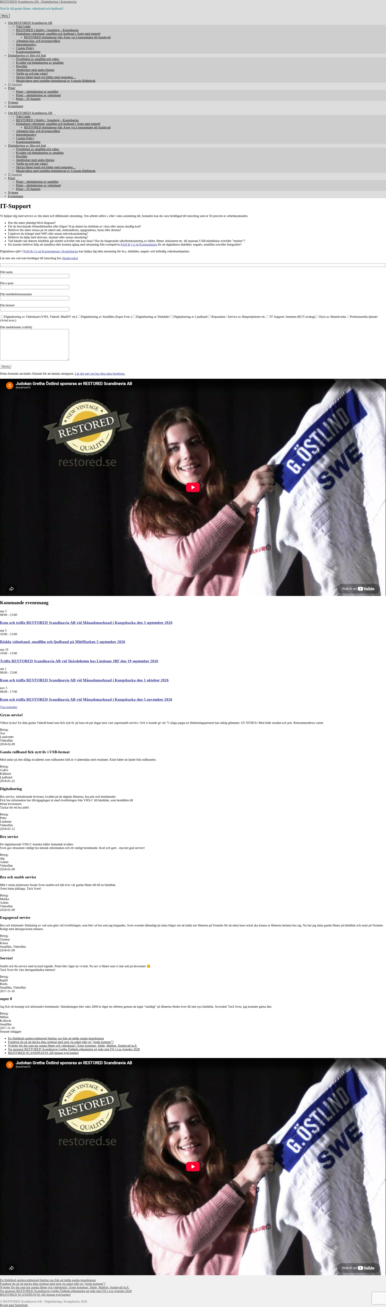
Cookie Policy (25, 48)
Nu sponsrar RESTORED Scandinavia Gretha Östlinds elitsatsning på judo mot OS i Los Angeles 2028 (74, 1049)
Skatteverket (70, 258)
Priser (11, 88)
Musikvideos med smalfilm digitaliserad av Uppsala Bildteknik (55, 80)
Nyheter (13, 102)
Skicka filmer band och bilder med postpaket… (46, 77)
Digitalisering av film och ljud (27, 55)
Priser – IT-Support (28, 99)
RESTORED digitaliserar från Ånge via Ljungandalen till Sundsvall (67, 37)
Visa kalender (8, 707)
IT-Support (15, 84)
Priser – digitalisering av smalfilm (37, 91)
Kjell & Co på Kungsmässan (139, 244)
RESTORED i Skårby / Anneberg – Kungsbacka (47, 30)
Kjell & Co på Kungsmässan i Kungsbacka (50, 251)
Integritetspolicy (26, 44)
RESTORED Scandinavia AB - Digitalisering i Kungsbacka (38, 1)
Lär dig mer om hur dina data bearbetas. (100, 373)
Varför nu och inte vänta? (32, 73)
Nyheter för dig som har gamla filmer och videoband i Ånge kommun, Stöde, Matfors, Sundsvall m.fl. (72, 1045)
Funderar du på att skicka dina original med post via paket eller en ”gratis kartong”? (61, 1042)
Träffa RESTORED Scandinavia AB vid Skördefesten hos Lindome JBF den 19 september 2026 (79, 661)
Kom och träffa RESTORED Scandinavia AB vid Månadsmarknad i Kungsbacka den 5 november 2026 (86, 699)
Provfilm (21, 66)
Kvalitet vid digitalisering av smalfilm (40, 62)
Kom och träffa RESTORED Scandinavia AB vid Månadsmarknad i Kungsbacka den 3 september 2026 (86, 623)
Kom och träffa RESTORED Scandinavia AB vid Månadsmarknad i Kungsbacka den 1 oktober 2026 (84, 680)
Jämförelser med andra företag (35, 70)
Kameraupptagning (28, 52)
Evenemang (15, 106)
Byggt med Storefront (14, 1305)
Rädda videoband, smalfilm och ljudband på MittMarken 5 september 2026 (62, 642)
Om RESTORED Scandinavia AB (30, 23)
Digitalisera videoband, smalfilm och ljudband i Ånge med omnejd (58, 33)
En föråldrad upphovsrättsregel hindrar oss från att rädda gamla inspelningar (56, 1038)
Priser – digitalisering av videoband (38, 95)
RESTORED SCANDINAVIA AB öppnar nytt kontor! (43, 1053)
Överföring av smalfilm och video (37, 59)
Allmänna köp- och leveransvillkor (38, 41)
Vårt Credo (23, 26)
